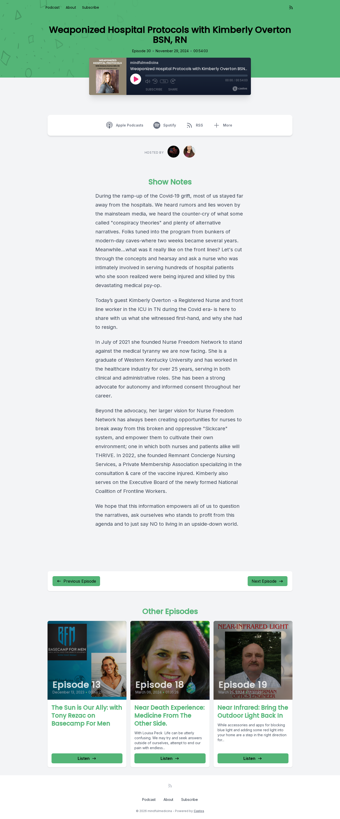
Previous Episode (79, 581)
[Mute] (147, 81)
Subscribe (90, 7)
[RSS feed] (290, 7)
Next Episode (264, 581)
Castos (199, 811)
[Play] (135, 79)
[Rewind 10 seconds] (155, 81)
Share (173, 89)
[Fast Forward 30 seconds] (172, 81)
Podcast (53, 7)
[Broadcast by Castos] (239, 88)
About (71, 7)
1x (164, 81)
